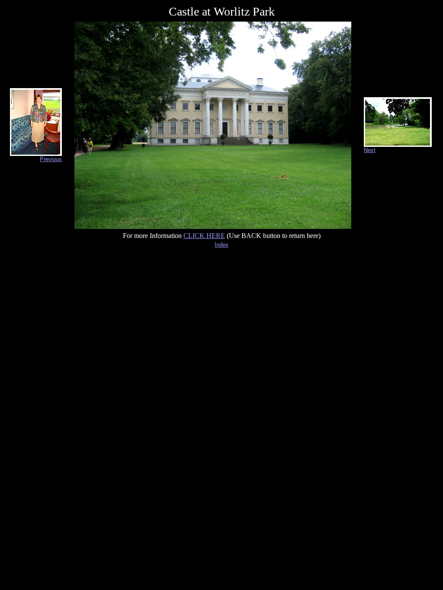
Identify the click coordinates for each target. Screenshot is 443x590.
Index (221, 244)
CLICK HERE (204, 235)
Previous (51, 159)
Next (370, 150)
